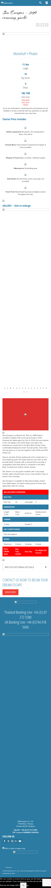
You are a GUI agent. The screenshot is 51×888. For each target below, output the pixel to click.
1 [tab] (4, 388)
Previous (5, 301)
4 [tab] (13, 388)
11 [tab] (34, 388)
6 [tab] (19, 388)
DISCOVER (10, 592)
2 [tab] (7, 388)
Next (45, 301)
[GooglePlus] (16, 841)
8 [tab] (25, 388)
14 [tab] (43, 388)
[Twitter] (8, 841)
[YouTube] (20, 841)
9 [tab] (28, 388)
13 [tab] (40, 388)
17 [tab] (27, 392)
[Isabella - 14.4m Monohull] (38, 25)
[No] (27, 885)
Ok (23, 885)
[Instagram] (12, 841)
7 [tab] (22, 388)
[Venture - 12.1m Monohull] (47, 25)
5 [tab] (16, 388)
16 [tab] (24, 392)
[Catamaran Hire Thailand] (42, 25)
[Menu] (47, 3)
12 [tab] (37, 388)
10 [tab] (31, 388)
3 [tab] (10, 388)
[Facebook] (4, 841)
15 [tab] (46, 388)
